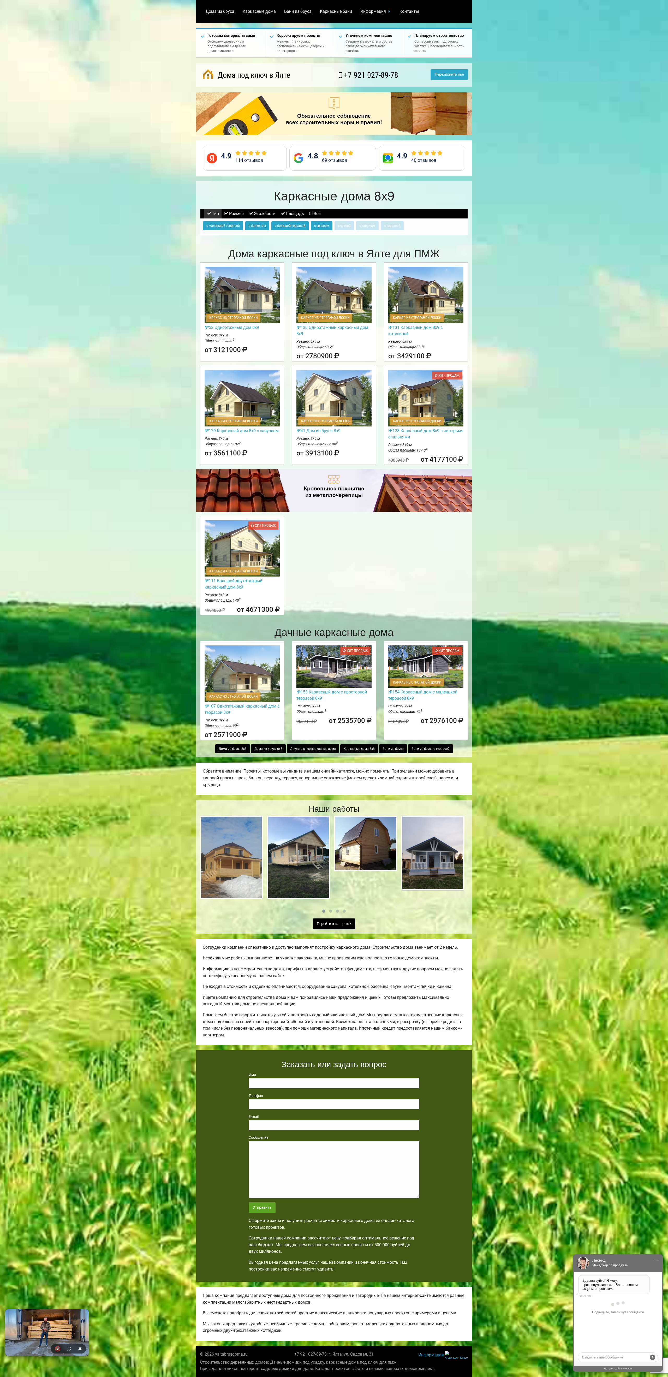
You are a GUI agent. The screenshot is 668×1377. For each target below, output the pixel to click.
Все (316, 213)
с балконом (257, 226)
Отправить (262, 1207)
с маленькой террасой (223, 226)
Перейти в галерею (333, 924)
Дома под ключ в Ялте (253, 75)
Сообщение (258, 1137)
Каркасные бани (336, 11)
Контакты (409, 11)
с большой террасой (290, 226)
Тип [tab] (215, 213)
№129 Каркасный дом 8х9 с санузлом (242, 430)
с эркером (321, 226)
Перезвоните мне (449, 74)
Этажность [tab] (264, 213)
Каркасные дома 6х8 (359, 749)
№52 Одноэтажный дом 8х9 (232, 327)
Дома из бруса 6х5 (268, 749)
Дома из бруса (220, 11)
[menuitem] (219, 11)
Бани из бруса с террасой (430, 749)
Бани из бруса (298, 11)
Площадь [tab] (294, 213)
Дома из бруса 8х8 (233, 749)
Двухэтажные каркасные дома (313, 749)
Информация (373, 11)
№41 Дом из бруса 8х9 (318, 430)
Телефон (256, 1096)
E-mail (254, 1116)
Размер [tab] (236, 213)
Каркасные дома (259, 11)
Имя (252, 1075)
